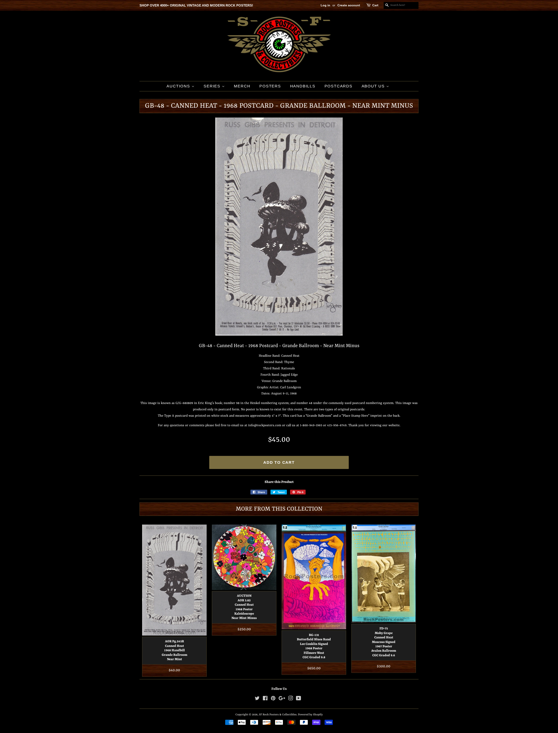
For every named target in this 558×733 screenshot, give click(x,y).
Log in (325, 5)
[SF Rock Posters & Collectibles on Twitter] (257, 699)
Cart (375, 5)
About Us (374, 86)
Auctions (179, 86)
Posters (270, 86)
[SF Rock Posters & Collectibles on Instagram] (290, 699)
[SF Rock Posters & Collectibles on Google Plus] (282, 699)
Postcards (338, 86)
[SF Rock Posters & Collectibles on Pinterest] (273, 699)
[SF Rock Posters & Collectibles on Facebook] (265, 699)
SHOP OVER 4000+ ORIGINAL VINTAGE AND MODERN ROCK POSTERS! (196, 5)
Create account (348, 5)
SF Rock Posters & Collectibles (278, 714)
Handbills (302, 86)
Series (213, 86)
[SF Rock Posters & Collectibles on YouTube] (298, 699)
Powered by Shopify (310, 714)
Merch (242, 86)
